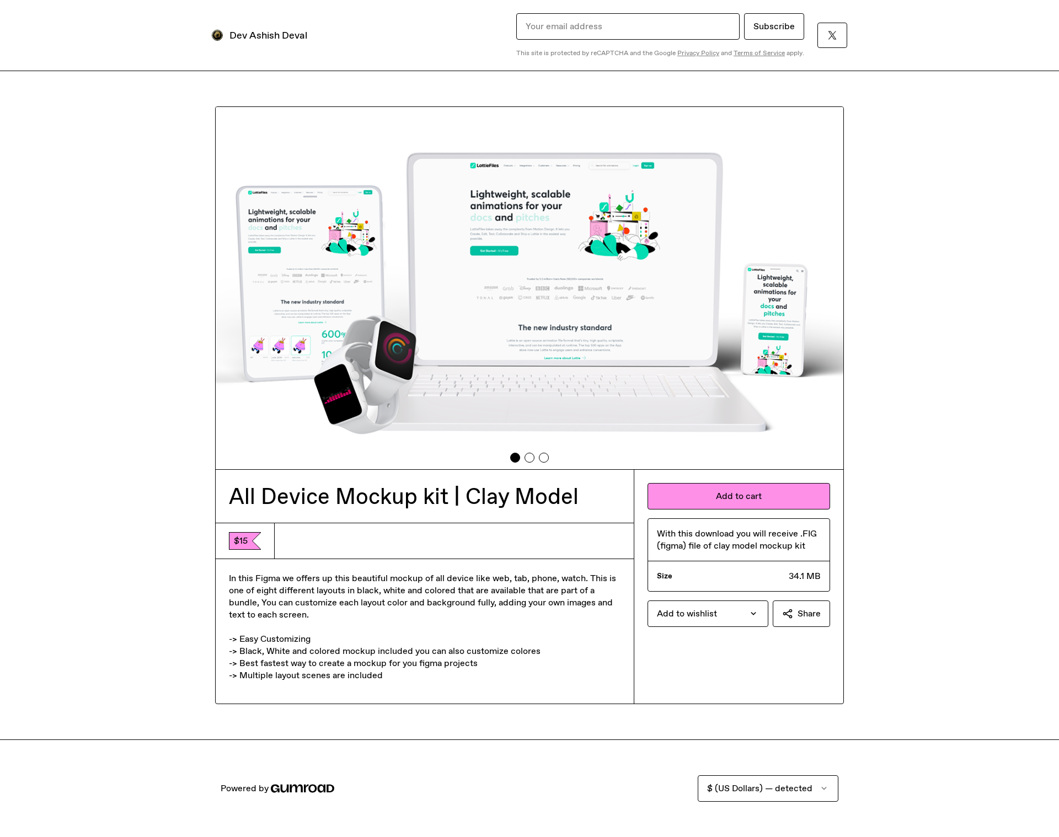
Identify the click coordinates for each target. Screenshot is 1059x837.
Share (809, 613)
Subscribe (774, 26)
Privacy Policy (698, 53)
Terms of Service (759, 53)
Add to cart (739, 496)
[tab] (515, 458)
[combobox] (708, 613)
